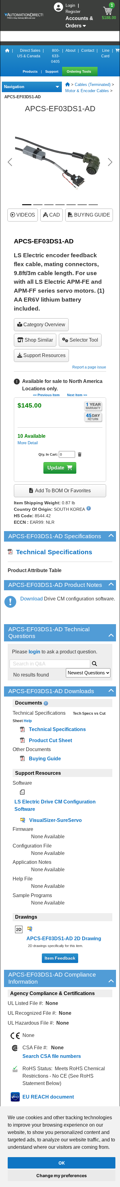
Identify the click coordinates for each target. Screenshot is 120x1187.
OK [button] (61, 1162)
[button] (10, 162)
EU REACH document (48, 1097)
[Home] (7, 56)
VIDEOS (25, 214)
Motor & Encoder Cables (87, 90)
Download (31, 598)
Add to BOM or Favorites (62, 490)
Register (73, 11)
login (34, 651)
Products (30, 71)
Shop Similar (38, 340)
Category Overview (43, 324)
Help (27, 721)
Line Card (105, 53)
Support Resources (44, 355)
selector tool (83, 340)
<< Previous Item (46, 395)
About (70, 50)
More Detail (28, 443)
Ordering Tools (79, 71)
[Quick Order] (117, 56)
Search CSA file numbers (51, 1056)
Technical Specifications (52, 551)
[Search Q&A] (94, 663)
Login (71, 5)
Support (52, 71)
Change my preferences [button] (61, 1175)
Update (55, 467)
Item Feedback (60, 958)
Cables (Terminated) (92, 84)
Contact (87, 50)
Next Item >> (77, 395)
